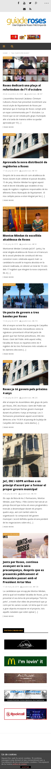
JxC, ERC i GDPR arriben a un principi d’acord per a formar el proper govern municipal (24, 485)
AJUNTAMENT (9, 134)
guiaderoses (31, 94)
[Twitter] (30, 3)
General (8, 58)
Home (5, 53)
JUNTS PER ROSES (11, 534)
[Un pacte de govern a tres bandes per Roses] (25, 295)
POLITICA (8, 361)
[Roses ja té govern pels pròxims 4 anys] (25, 372)
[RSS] (30, 9)
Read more (9, 127)
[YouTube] (24, 3)
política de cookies (20, 764)
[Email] (24, 9)
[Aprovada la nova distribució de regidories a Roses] (25, 145)
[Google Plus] (36, 3)
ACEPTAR (25, 767)
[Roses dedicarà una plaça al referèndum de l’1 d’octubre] (25, 69)
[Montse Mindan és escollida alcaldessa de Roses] (25, 219)
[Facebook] (18, 3)
